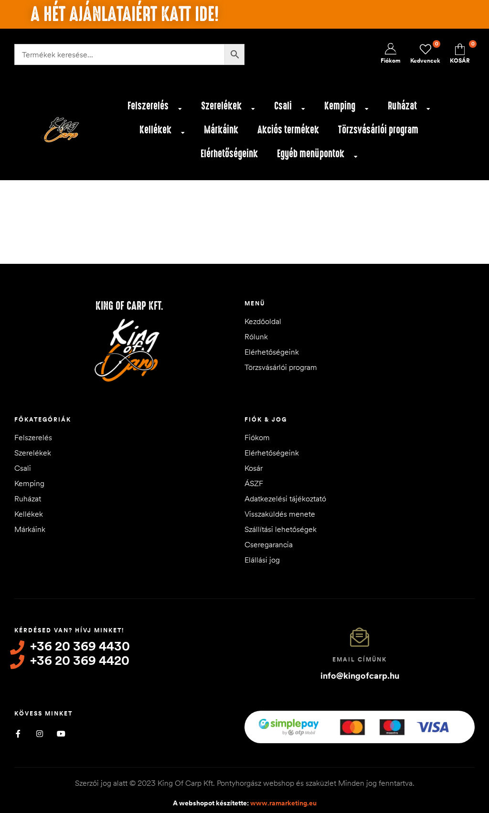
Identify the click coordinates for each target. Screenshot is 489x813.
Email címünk (359, 659)
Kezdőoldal (262, 321)
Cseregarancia (268, 544)
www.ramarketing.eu (283, 803)
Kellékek (155, 129)
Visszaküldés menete (279, 514)
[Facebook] (18, 733)
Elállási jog (262, 559)
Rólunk (256, 336)
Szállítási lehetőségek (280, 529)
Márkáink (221, 129)
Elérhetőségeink (229, 153)
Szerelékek (221, 105)
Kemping (339, 105)
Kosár (253, 468)
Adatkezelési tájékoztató (285, 498)
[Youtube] (61, 733)
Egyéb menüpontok (310, 153)
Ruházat (402, 105)
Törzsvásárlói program (378, 129)
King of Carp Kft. (129, 306)
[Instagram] (39, 733)
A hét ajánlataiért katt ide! (125, 14)
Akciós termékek (288, 129)
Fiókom (257, 437)
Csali (283, 105)
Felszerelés (148, 105)
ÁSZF (253, 483)
